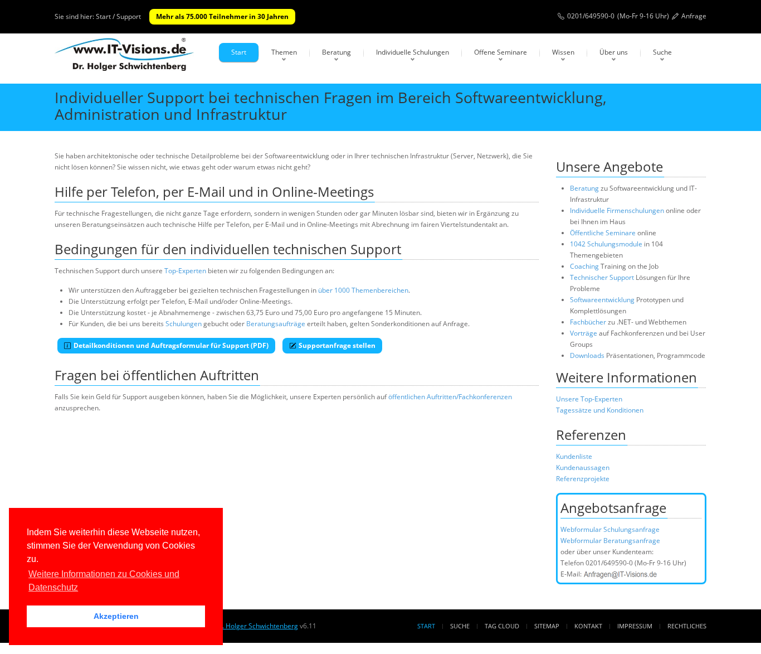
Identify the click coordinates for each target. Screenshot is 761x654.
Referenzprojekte (582, 478)
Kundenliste (574, 456)
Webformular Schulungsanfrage (610, 529)
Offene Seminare (500, 52)
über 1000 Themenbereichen (363, 290)
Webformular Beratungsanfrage (610, 540)
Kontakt (588, 626)
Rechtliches (686, 626)
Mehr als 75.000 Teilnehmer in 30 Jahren (222, 16)
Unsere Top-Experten (589, 399)
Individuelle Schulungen (412, 52)
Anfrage (693, 16)
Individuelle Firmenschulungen (617, 210)
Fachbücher (588, 322)
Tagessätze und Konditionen (599, 410)
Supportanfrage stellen (337, 345)
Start (238, 52)
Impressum (634, 626)
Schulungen (183, 323)
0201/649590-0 (590, 16)
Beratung (336, 52)
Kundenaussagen (582, 467)
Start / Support (118, 16)
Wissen (563, 52)
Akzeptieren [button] (116, 616)
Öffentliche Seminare (603, 233)
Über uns (613, 52)
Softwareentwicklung (602, 299)
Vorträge (583, 333)
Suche (662, 52)
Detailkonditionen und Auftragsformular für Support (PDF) (171, 345)
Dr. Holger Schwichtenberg (256, 626)
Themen (284, 52)
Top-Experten (185, 270)
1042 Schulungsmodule (607, 244)
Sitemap (546, 626)
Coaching (584, 266)
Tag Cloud (502, 626)
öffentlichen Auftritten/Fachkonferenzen (450, 396)
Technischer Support (602, 277)
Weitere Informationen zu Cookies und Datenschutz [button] (103, 580)
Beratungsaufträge (275, 323)
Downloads (587, 355)
